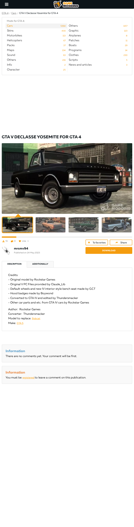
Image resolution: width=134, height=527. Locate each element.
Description (14, 264)
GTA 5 (20, 323)
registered (28, 378)
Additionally (40, 264)
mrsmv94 (21, 248)
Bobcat (36, 318)
